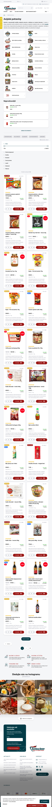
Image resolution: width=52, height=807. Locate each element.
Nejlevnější (17, 136)
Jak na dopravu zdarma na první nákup (10, 760)
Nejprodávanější (34, 136)
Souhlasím (45, 801)
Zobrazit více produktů (26, 130)
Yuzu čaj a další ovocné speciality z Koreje (26, 763)
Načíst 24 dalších (26, 638)
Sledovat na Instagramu (27, 718)
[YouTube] (37, 769)
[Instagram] (42, 766)
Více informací (12, 801)
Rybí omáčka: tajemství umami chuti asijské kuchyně (26, 771)
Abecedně (42, 136)
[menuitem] (6, 11)
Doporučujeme (8, 136)
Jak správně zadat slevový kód (10, 764)
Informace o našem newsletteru (10, 762)
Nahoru (8, 643)
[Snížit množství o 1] (6, 209)
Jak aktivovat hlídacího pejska (9, 772)
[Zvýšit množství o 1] (11, 209)
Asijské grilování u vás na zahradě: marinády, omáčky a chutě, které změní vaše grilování (26, 779)
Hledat (31, 7)
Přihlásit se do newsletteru (13, 748)
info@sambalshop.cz (42, 759)
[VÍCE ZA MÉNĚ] (38, 453)
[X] (39, 766)
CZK (45, 1)
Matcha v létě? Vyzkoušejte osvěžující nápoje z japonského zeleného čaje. (26, 767)
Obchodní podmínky (7, 1)
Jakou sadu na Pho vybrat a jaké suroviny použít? (26, 775)
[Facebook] (37, 766)
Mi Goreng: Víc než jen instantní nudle (26, 760)
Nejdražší (24, 136)
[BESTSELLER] (15, 299)
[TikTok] (40, 769)
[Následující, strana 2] (26, 648)
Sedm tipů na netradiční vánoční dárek (10, 770)
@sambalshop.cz (26, 676)
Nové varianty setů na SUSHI (9, 767)
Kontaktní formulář (42, 774)
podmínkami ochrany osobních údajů (14, 744)
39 (30, 648)
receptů (46, 24)
